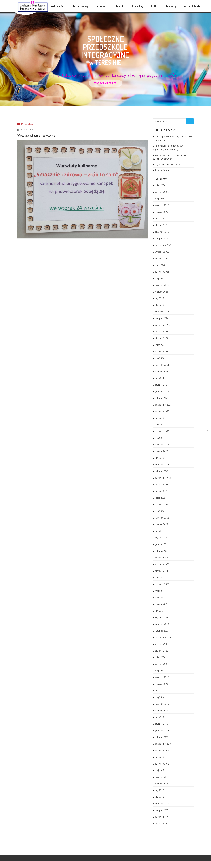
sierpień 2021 (161, 571)
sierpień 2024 (161, 338)
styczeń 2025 (161, 305)
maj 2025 (159, 278)
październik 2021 (163, 557)
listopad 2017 (161, 810)
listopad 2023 (161, 398)
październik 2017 (163, 817)
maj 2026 (159, 198)
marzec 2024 (161, 371)
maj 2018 (159, 770)
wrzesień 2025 (162, 252)
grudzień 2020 (162, 624)
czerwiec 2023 (162, 431)
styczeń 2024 (161, 385)
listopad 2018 (161, 737)
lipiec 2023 (160, 424)
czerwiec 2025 (162, 272)
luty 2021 (159, 611)
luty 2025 (159, 298)
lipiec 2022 (160, 498)
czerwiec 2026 (162, 192)
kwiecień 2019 (162, 704)
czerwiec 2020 (162, 664)
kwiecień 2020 (162, 677)
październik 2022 (163, 478)
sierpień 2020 (161, 650)
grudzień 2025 (162, 232)
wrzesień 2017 (162, 823)
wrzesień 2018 (162, 750)
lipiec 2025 (160, 265)
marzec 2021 (161, 604)
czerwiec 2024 (162, 351)
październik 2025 (163, 245)
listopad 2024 (161, 318)
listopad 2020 (161, 631)
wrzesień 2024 (162, 331)
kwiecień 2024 (162, 365)
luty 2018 (159, 790)
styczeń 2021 (161, 617)
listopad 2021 (161, 551)
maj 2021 (159, 591)
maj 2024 (159, 358)
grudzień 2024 (162, 311)
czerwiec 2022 (162, 504)
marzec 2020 (161, 684)
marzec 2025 (161, 292)
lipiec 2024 (160, 345)
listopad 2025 (161, 238)
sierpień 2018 (161, 757)
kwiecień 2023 (162, 444)
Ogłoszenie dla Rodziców (167, 164)
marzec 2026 (161, 212)
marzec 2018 (161, 783)
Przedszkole (27, 124)
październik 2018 (163, 744)
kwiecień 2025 (162, 285)
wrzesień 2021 (162, 564)
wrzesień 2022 (162, 484)
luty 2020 (159, 690)
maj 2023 (159, 438)
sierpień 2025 (161, 258)
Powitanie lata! (162, 170)
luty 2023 (159, 458)
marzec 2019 (161, 710)
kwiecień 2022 (162, 518)
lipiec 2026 (160, 185)
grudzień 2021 (162, 544)
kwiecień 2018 (162, 777)
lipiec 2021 (160, 577)
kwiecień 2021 (162, 597)
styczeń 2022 (161, 537)
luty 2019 (159, 717)
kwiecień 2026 (162, 205)
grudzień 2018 (162, 730)
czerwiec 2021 (162, 584)
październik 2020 (163, 637)
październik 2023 (163, 405)
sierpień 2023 (161, 418)
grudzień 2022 (162, 464)
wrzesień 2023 (162, 411)
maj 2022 (159, 511)
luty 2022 (159, 531)
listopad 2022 (161, 471)
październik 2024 (163, 325)
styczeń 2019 (161, 724)
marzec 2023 (161, 451)
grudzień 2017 (162, 803)
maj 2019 (159, 697)
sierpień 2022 (161, 491)
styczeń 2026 (161, 225)
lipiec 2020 (160, 657)
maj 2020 (159, 670)
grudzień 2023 (162, 391)
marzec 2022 (161, 524)
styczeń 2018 (161, 797)
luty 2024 (159, 378)
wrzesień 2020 (162, 644)
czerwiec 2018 (162, 764)
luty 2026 (159, 218)
